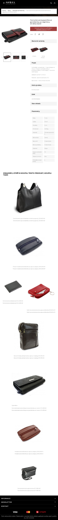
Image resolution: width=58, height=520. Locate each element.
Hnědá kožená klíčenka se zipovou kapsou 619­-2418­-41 (29, 453)
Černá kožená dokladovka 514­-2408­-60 (13, 303)
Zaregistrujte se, (41, 29)
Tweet (39, 34)
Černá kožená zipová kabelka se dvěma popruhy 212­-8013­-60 (29, 220)
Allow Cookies (29, 518)
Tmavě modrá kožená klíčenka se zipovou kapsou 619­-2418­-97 (29, 268)
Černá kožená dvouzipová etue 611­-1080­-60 (29, 490)
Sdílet (35, 34)
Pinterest (43, 34)
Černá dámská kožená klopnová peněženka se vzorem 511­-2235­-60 (29, 410)
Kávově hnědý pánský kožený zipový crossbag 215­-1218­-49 (29, 358)
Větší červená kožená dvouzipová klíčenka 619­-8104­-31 (41, 312)
